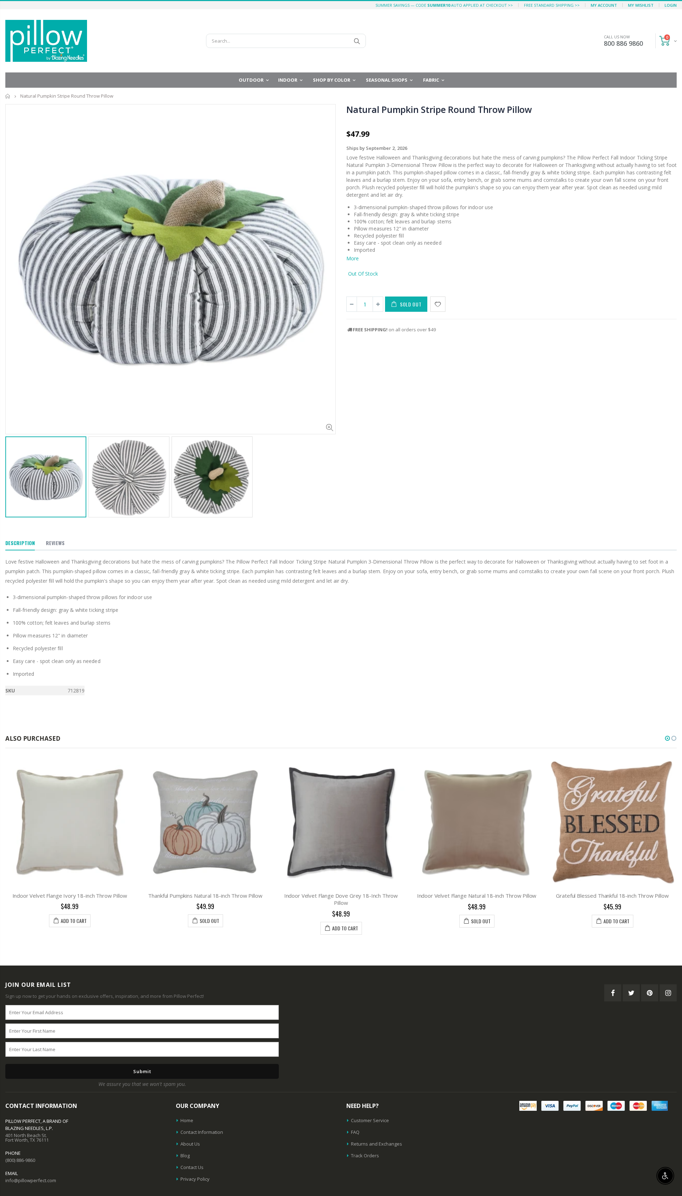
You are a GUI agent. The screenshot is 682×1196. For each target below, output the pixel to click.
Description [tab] (20, 543)
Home (8, 96)
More (352, 258)
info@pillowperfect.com (30, 1180)
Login (671, 5)
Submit (142, 1071)
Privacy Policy (195, 1179)
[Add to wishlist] (437, 304)
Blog (185, 1155)
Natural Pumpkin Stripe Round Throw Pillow (439, 109)
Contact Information (201, 1132)
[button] (667, 738)
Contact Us (192, 1167)
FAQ (355, 1132)
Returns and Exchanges (376, 1144)
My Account (604, 5)
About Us (190, 1144)
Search (357, 41)
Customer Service (370, 1120)
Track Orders (365, 1155)
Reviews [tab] (55, 543)
